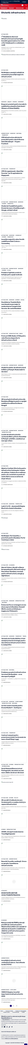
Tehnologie (18, 503)
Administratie (5, 133)
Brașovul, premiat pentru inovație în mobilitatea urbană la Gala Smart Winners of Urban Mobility (13, 106)
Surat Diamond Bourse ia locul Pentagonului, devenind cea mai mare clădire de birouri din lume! (12, 771)
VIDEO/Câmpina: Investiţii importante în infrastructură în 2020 (12, 994)
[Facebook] (2, 1027)
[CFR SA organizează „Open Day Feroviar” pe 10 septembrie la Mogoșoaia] (14, 159)
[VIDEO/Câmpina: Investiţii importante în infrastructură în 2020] (14, 980)
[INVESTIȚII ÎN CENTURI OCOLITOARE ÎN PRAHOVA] (14, 881)
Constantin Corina (7, 114)
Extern (11, 797)
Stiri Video (13, 989)
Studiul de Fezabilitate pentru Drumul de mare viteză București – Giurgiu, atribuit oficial (13, 208)
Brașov (10, 101)
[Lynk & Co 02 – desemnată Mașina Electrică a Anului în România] (14, 494)
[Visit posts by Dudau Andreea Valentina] (2, 51)
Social (9, 270)
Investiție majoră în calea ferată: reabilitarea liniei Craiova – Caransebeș (12, 241)
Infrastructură (13, 333)
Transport (5, 135)
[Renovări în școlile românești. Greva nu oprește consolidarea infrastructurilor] (14, 850)
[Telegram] (12, 1027)
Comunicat (18, 235)
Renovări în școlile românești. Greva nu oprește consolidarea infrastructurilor (13, 863)
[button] (24, 2)
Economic (12, 565)
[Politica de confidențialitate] (11, 1038)
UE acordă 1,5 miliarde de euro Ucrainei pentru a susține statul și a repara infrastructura (13, 802)
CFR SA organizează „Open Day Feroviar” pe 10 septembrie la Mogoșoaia (12, 173)
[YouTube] (4, 1027)
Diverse (15, 101)
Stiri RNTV (4, 890)
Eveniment (21, 101)
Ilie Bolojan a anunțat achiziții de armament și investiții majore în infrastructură (12, 75)
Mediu (21, 333)
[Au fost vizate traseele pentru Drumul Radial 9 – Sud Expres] (14, 692)
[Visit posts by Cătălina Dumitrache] (2, 82)
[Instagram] (7, 1027)
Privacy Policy (17, 1)
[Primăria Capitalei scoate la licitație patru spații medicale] (14, 259)
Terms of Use (5, 2)
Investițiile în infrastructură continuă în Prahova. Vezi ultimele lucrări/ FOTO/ (13, 962)
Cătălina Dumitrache (8, 82)
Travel (24, 636)
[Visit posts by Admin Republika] (2, 682)
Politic (16, 797)
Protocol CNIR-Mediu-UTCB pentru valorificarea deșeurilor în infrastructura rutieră (13, 338)
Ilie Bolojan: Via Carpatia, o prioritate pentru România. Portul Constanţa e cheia (13, 538)
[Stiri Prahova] (4, 5)
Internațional (6, 766)
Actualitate (4, 34)
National (19, 133)
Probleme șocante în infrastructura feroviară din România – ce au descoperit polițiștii (13, 674)
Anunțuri (4, 101)
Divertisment (19, 701)
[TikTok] (9, 1027)
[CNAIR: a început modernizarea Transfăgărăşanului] (14, 820)
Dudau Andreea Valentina (9, 50)
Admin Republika (6, 682)
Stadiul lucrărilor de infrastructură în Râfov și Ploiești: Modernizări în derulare (13, 370)
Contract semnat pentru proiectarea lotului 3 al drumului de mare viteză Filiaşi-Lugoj (13, 737)
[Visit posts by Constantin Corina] (2, 114)
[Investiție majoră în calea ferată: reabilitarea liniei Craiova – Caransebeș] (14, 226)
